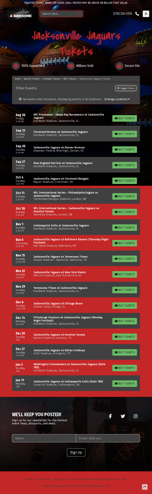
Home (29, 479)
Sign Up (76, 452)
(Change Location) (116, 99)
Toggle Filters (127, 88)
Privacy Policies (108, 479)
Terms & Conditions (81, 479)
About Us (59, 479)
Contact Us (43, 479)
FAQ (124, 479)
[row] (76, 118)
